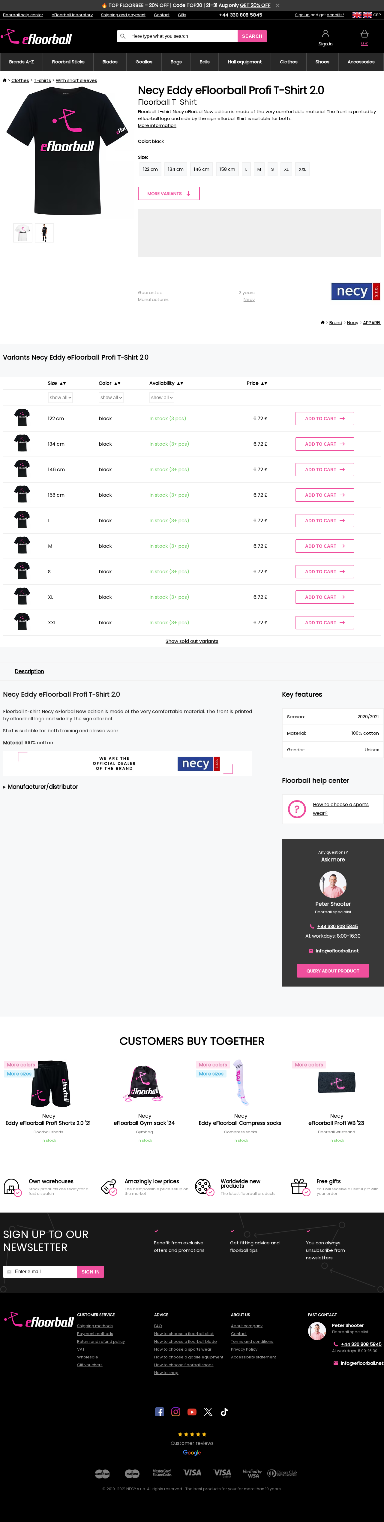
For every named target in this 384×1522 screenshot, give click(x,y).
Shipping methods (95, 1326)
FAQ (158, 1326)
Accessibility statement (253, 1357)
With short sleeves (76, 80)
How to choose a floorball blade (185, 1341)
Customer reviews (192, 1443)
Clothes (20, 80)
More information (157, 125)
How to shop (166, 1373)
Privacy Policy (244, 1349)
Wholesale (87, 1357)
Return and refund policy (101, 1341)
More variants (165, 193)
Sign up (302, 15)
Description (29, 671)
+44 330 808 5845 (240, 15)
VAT (81, 1349)
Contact (162, 15)
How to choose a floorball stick (184, 1334)
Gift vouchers (90, 1365)
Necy (249, 299)
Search (252, 36)
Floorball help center (23, 15)
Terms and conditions (252, 1341)
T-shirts (42, 80)
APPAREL (372, 322)
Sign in (91, 1271)
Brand (335, 322)
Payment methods (95, 1334)
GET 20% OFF (255, 5)
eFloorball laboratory (72, 15)
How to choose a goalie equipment (188, 1357)
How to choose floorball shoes (184, 1365)
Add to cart (320, 418)
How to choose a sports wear (183, 1349)
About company (246, 1326)
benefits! (335, 15)
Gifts (182, 15)
